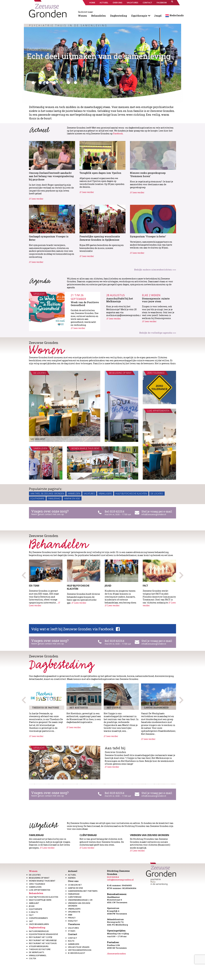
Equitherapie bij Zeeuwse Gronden (61, 48)
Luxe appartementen (39, 890)
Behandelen (98, 15)
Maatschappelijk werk (40, 900)
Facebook (118, 133)
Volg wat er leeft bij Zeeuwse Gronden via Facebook (72, 629)
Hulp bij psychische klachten (131, 493)
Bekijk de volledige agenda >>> (157, 332)
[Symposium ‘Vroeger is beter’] (153, 218)
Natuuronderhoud (39, 931)
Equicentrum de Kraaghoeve (43, 934)
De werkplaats (36, 952)
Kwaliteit (73, 920)
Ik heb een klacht (76, 953)
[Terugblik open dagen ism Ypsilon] (103, 155)
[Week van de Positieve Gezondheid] (47, 309)
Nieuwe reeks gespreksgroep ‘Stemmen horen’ (148, 174)
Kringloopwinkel (37, 955)
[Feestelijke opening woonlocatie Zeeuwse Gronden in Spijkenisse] (103, 218)
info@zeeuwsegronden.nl (154, 514)
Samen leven (35, 887)
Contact (72, 934)
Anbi (70, 914)
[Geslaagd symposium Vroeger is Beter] (52, 218)
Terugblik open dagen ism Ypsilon (100, 172)
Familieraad (54, 498)
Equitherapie (139, 15)
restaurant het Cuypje (40, 937)
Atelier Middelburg (38, 946)
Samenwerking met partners (83, 891)
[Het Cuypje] (121, 696)
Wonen (82, 15)
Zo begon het (75, 884)
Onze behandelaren (39, 924)
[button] (172, 2)
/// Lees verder (78, 602)
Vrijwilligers (105, 493)
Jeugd (157, 15)
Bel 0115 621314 (114, 511)
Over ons (73, 881)
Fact (31, 915)
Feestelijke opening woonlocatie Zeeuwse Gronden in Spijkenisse (100, 238)
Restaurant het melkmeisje (43, 940)
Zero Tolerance (37, 884)
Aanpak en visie (72, 498)
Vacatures (89, 493)
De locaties (157, 493)
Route (71, 941)
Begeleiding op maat (39, 877)
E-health (33, 912)
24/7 (31, 921)
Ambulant (34, 903)
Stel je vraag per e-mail (157, 511)
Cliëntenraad (74, 897)
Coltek (32, 958)
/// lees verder (36, 198)
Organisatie (74, 911)
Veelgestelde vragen (78, 947)
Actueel (72, 871)
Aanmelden (74, 493)
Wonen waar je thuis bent (42, 880)
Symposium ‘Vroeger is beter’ (148, 236)
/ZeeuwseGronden (116, 953)
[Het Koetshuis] (84, 696)
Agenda (71, 877)
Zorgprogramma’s (38, 918)
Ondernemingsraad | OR (80, 900)
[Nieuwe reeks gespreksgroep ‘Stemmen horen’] (153, 155)
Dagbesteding (118, 15)
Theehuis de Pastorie (40, 949)
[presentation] (181, 574)
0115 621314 (113, 877)
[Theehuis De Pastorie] (46, 696)
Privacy (71, 917)
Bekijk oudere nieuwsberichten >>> (155, 269)
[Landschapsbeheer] (158, 696)
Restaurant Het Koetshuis (43, 943)
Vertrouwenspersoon (79, 950)
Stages (71, 931)
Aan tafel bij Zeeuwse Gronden (47, 493)
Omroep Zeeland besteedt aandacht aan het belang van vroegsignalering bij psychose (51, 176)
